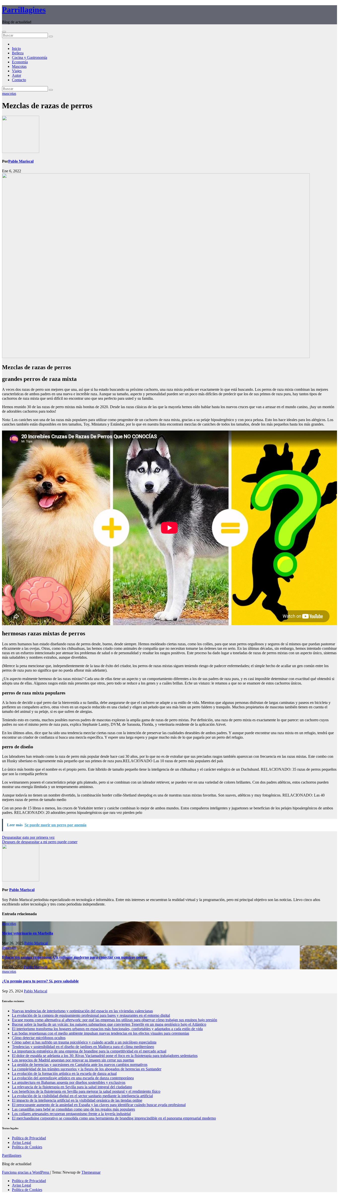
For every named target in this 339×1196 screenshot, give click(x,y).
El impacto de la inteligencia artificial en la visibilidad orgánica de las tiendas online (77, 1100)
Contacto (19, 80)
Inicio (16, 48)
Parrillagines (24, 9)
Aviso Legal (21, 1142)
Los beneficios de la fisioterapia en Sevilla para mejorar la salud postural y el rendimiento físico (86, 1091)
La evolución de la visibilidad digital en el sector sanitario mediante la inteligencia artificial (82, 1096)
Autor (16, 75)
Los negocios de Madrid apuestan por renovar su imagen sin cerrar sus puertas (73, 1060)
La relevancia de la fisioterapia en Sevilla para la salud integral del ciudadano (72, 1087)
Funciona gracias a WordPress (26, 1172)
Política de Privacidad (29, 1138)
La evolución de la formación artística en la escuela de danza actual (64, 1073)
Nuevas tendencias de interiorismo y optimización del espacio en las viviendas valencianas (82, 1011)
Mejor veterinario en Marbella (27, 933)
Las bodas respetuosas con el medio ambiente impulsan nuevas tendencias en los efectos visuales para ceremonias (100, 1033)
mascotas (9, 93)
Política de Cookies (27, 1147)
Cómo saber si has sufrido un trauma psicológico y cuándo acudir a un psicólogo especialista (84, 1042)
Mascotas (19, 66)
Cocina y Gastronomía (29, 57)
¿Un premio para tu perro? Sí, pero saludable (40, 981)
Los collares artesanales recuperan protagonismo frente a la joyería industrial (71, 1114)
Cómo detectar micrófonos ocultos (39, 1038)
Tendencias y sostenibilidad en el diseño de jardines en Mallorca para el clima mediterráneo (83, 1047)
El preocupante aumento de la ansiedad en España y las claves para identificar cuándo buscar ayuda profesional (99, 1105)
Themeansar (91, 1172)
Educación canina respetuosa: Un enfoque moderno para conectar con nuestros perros (74, 957)
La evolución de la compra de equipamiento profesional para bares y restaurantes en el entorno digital (91, 1015)
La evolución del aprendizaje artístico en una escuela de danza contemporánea (73, 1078)
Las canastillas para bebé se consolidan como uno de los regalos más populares (73, 1109)
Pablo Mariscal (21, 161)
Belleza (18, 53)
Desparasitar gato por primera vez (28, 837)
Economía (20, 62)
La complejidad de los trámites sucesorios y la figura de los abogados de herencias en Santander (86, 1069)
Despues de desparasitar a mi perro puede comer (39, 842)
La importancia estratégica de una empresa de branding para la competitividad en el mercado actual (89, 1051)
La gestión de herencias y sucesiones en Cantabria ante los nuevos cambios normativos (79, 1064)
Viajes (17, 71)
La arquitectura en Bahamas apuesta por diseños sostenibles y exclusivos (68, 1082)
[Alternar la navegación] (4, 32)
